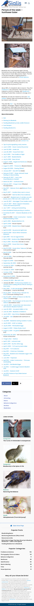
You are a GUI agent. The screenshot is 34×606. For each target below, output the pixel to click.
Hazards (5, 515)
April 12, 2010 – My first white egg (13, 344)
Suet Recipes (7, 125)
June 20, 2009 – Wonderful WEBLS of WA (15, 309)
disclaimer (12, 599)
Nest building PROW (15, 284)
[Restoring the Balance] (17, 479)
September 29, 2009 (9, 335)
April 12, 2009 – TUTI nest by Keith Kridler (15, 346)
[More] (20, 383)
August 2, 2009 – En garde (11, 330)
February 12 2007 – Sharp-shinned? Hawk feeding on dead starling (15, 174)
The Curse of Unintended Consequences (17, 441)
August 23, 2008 (8, 260)
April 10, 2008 (7, 223)
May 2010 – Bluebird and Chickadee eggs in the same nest (17, 354)
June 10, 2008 (7, 256)
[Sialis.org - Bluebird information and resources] (11, 3)
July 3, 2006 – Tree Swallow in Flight (14, 154)
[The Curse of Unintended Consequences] (17, 428)
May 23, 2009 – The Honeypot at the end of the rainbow (17, 301)
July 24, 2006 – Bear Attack (11, 159)
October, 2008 (7, 272)
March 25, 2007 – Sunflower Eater (13, 181)
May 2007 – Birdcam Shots (11, 188)
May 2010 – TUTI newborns (11, 349)
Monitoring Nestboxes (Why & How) (13, 535)
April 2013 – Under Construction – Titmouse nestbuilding (16, 361)
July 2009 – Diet (8, 316)
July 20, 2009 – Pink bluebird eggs (13, 326)
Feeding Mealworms (9, 128)
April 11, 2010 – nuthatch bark (11, 341)
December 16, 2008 (9, 276)
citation (4, 589)
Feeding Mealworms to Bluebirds (12, 544)
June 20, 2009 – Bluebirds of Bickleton (14, 312)
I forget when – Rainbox (10, 339)
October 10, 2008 (8, 265)
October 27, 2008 (8, 270)
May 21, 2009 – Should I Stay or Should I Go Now (16, 293)
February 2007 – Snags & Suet (12, 184)
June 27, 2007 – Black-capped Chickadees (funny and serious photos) (16, 204)
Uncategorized (6, 438)
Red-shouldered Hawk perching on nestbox (16, 210)
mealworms (5, 90)
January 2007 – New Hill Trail (11, 171)
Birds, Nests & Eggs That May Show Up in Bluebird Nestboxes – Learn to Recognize (17, 540)
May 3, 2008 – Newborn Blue (11, 239)
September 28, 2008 (9, 263)
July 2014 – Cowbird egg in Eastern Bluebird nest (16, 367)
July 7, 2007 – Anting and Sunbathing (14, 208)
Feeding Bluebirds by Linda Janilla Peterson (16, 123)
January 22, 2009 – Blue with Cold (13, 280)
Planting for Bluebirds (9, 120)
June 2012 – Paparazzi (10, 358)
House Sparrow (24, 77)
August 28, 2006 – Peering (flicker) (13, 168)
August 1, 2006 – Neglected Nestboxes (15, 162)
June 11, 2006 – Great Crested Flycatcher (15, 147)
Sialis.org (26, 587)
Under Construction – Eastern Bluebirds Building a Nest (17, 217)
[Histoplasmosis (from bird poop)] (17, 505)
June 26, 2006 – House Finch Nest (13, 152)
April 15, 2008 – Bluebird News (12, 226)
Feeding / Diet (5, 7)
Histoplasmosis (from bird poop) (14, 517)
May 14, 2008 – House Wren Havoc (13, 244)
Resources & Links (7, 538)
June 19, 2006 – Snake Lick (11, 149)
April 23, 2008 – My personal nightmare (15, 230)
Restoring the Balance (10, 492)
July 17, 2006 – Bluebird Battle (12, 157)
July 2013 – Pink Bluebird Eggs (12, 364)
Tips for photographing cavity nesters (15, 144)
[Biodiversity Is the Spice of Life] (17, 454)
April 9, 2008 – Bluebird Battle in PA (13, 221)
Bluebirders (6, 489)
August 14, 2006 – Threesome (12, 166)
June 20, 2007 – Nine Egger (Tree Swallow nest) (17, 201)
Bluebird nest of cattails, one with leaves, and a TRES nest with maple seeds (17, 198)
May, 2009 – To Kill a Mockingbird (13, 288)
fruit (11, 104)
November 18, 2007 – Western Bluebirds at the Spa (17, 213)
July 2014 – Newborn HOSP (11, 371)
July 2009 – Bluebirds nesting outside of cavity (17, 321)
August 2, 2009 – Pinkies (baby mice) (14, 328)
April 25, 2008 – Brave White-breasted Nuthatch (15, 233)
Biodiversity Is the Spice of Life (13, 466)
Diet (4, 118)
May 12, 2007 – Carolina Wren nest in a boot (16, 192)
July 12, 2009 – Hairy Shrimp (11, 314)
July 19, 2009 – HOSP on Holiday (12, 323)
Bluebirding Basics (7, 533)
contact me (24, 141)
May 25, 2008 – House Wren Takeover (14, 248)
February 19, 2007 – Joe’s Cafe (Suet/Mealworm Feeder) (12, 178)
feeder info (26, 91)
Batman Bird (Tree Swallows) (21, 195)
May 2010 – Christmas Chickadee (13, 351)
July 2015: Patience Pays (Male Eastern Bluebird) (15, 374)
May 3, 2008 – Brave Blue (10, 242)
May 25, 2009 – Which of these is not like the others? (16, 297)
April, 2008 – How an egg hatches (13, 237)
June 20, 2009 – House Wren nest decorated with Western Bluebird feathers (17, 306)
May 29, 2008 (7, 252)
